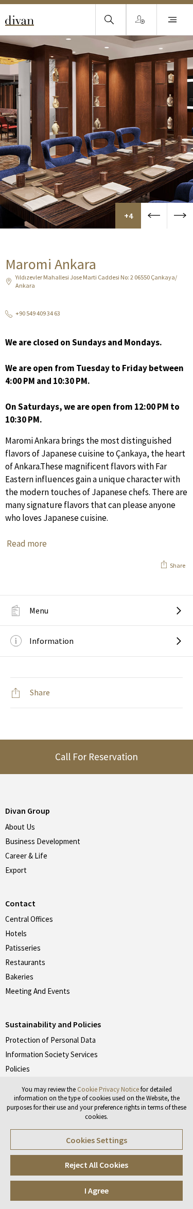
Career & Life (26, 856)
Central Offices (29, 919)
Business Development (42, 841)
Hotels (16, 933)
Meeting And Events (37, 991)
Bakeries (19, 977)
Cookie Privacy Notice (108, 1089)
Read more (27, 543)
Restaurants (25, 962)
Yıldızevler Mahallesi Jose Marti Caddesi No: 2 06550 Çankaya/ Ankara (96, 281)
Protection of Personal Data (50, 1040)
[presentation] (154, 216)
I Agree (96, 1190)
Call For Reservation (96, 756)
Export (16, 870)
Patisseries (23, 948)
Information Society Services (51, 1054)
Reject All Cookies (96, 1165)
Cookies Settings (96, 1140)
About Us (20, 827)
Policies (17, 1069)
